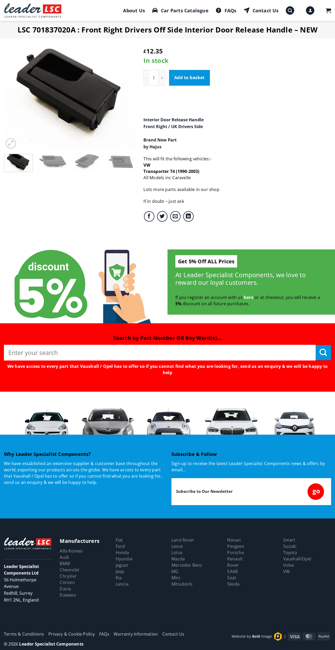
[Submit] (323, 352)
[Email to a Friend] (175, 216)
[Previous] (13, 96)
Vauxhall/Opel (297, 559)
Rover (233, 565)
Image (262, 636)
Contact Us (266, 10)
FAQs (231, 10)
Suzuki (289, 546)
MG (174, 571)
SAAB (232, 571)
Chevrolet (69, 570)
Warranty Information (136, 634)
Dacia (65, 589)
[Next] (126, 96)
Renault (235, 559)
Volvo (288, 565)
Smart (289, 540)
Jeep (120, 571)
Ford (120, 546)
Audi (64, 557)
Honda (122, 552)
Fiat (119, 540)
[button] (290, 10)
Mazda (178, 559)
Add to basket (189, 77)
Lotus (177, 552)
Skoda (233, 584)
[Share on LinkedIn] (188, 216)
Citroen (67, 582)
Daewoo (68, 595)
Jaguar (122, 565)
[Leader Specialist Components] (33, 10)
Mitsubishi (181, 584)
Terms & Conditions (24, 634)
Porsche (235, 552)
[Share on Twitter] (162, 216)
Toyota (290, 552)
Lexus (177, 546)
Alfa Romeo (71, 551)
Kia (119, 578)
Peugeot (235, 546)
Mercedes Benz (186, 565)
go (316, 491)
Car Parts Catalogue (185, 10)
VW (286, 571)
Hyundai (124, 559)
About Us (134, 10)
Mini (175, 578)
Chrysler (68, 576)
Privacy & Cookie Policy (71, 634)
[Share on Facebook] (149, 216)
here (248, 297)
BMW (65, 563)
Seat (231, 578)
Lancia (122, 584)
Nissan (234, 540)
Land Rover (182, 540)
